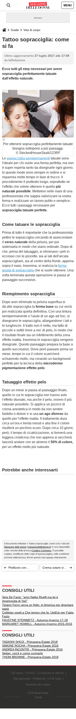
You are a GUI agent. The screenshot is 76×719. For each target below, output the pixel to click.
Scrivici (30, 672)
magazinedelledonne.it (39, 547)
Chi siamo (17, 672)
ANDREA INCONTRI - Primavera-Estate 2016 (32, 649)
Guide (15, 30)
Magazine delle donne (15, 547)
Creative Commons (41, 550)
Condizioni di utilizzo (51, 672)
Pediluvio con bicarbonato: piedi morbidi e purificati (20, 568)
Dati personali (21, 678)
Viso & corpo (31, 30)
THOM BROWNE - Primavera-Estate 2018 (30, 657)
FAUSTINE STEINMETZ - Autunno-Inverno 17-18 (35, 620)
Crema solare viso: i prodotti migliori (55, 568)
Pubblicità (39, 678)
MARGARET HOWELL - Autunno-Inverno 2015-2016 (37, 624)
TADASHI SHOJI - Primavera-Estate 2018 (30, 641)
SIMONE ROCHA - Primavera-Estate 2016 (30, 645)
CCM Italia (54, 678)
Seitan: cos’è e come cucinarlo (22, 653)
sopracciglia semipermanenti (28, 158)
